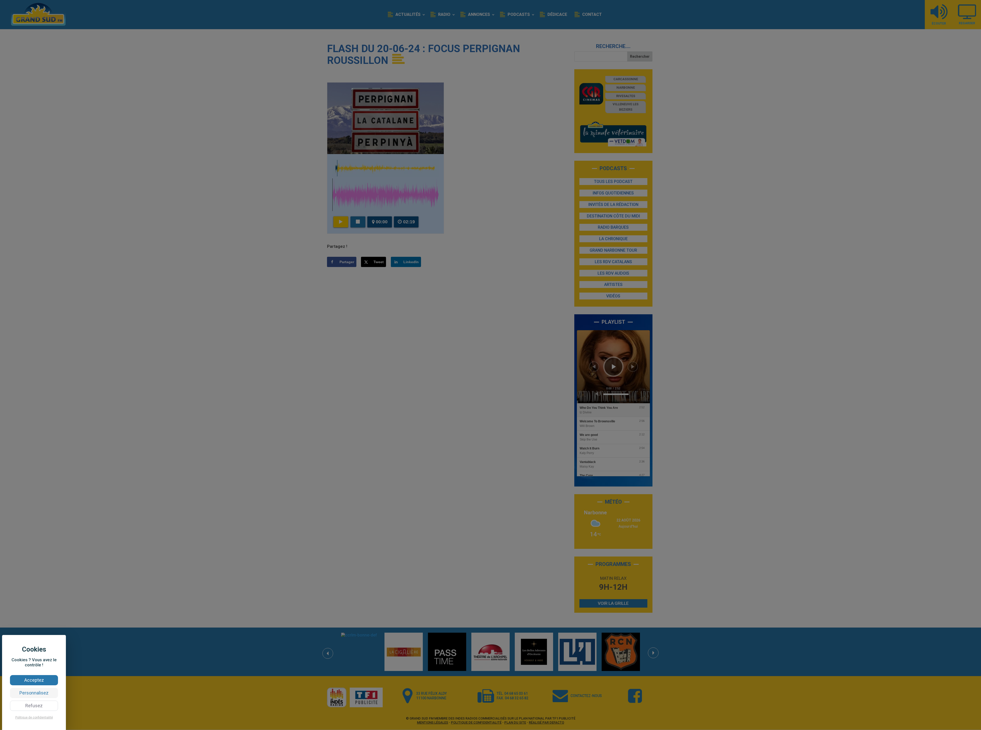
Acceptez (34, 680)
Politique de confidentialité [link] (34, 717)
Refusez (34, 705)
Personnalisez (34, 693)
